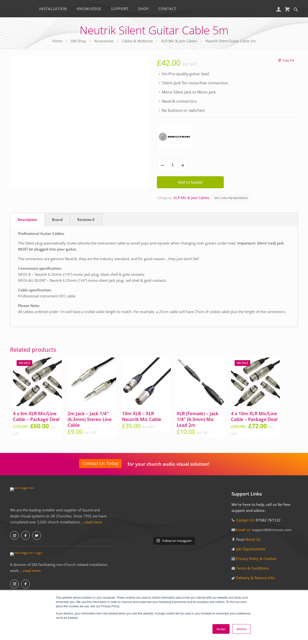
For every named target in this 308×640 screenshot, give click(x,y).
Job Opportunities (250, 548)
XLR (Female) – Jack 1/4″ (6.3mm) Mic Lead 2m (197, 419)
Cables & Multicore (137, 40)
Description (27, 219)
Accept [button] (221, 629)
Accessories (103, 40)
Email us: (244, 529)
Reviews (86, 219)
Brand (57, 219)
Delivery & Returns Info (255, 577)
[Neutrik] (175, 137)
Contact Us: (245, 520)
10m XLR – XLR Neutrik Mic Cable (141, 416)
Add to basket (190, 182)
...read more (92, 522)
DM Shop (78, 40)
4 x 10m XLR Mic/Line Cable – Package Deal (254, 416)
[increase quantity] (183, 165)
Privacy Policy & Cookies (256, 558)
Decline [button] (242, 629)
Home (57, 40)
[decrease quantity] (162, 165)
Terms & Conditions (252, 568)
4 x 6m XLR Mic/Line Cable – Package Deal (36, 416)
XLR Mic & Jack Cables (179, 40)
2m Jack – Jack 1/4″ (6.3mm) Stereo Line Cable (90, 419)
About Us (252, 539)
